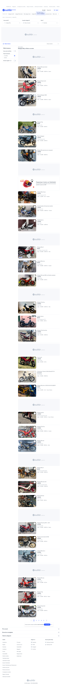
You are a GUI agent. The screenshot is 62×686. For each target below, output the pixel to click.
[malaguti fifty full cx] (39, 556)
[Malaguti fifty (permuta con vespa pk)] (39, 155)
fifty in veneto (55, 14)
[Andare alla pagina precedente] (31, 620)
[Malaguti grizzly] (39, 418)
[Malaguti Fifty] (39, 127)
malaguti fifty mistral (18, 14)
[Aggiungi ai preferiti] (35, 68)
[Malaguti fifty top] (39, 446)
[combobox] (12, 23)
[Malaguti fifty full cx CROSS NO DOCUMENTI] (39, 391)
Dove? (42, 20)
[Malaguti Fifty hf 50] (39, 611)
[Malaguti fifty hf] (39, 252)
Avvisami (48, 624)
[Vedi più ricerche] (58, 14)
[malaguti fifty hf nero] (39, 197)
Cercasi (5, 57)
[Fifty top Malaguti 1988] (39, 100)
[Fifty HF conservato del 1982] (39, 542)
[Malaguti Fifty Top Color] (39, 336)
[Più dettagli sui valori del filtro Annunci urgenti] (11, 60)
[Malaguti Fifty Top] (39, 308)
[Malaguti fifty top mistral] (39, 72)
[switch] (14, 51)
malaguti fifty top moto (36, 14)
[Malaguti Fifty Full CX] (39, 86)
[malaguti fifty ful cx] (39, 266)
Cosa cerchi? (6, 20)
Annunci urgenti (6, 60)
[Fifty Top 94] (39, 363)
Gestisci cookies (6, 656)
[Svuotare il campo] (19, 23)
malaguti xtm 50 (11, 14)
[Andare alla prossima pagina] (46, 620)
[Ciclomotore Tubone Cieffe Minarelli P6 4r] (39, 377)
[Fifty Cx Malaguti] (39, 141)
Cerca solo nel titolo (7, 51)
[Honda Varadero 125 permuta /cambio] (39, 211)
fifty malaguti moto (27, 14)
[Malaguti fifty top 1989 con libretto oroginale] (39, 280)
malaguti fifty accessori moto (46, 14)
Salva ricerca (7, 43)
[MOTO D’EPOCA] (39, 501)
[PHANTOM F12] (39, 225)
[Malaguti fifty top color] (39, 487)
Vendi (57, 10)
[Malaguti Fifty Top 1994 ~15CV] (39, 528)
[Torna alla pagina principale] (9, 10)
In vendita (6, 55)
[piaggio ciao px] (39, 322)
